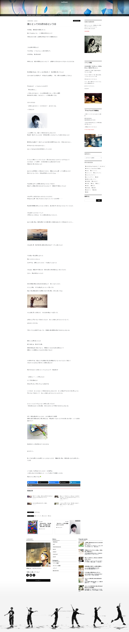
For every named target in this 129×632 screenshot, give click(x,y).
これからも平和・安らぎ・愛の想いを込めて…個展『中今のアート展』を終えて (69, 504)
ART (54, 544)
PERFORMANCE (57, 547)
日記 (50, 515)
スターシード (89, 172)
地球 (97, 177)
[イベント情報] (75, 524)
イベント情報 (56, 563)
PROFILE (55, 542)
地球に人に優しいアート (91, 179)
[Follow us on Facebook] (27, 575)
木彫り (87, 185)
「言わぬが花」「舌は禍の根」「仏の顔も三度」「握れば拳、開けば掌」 (45, 525)
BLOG (54, 549)
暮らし (98, 183)
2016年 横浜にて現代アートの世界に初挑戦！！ (93, 566)
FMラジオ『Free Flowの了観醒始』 (93, 168)
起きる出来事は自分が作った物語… (40, 503)
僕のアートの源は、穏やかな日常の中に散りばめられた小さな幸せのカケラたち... (42, 496)
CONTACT (55, 554)
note (87, 170)
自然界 (94, 187)
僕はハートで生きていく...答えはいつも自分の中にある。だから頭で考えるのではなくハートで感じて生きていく (70, 497)
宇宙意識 (88, 181)
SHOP (54, 556)
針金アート (88, 189)
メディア (55, 568)
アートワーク (94, 170)
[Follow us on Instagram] (34, 575)
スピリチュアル (39, 515)
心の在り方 (45, 515)
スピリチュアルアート (90, 174)
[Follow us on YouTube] (30, 575)
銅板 (87, 192)
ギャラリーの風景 (56, 565)
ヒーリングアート (89, 177)
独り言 (93, 185)
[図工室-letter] (32, 527)
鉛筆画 (95, 189)
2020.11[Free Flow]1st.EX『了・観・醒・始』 (95, 166)
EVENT (54, 551)
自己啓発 (88, 187)
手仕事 (87, 183)
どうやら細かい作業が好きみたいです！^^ (92, 572)
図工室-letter (76, 20)
